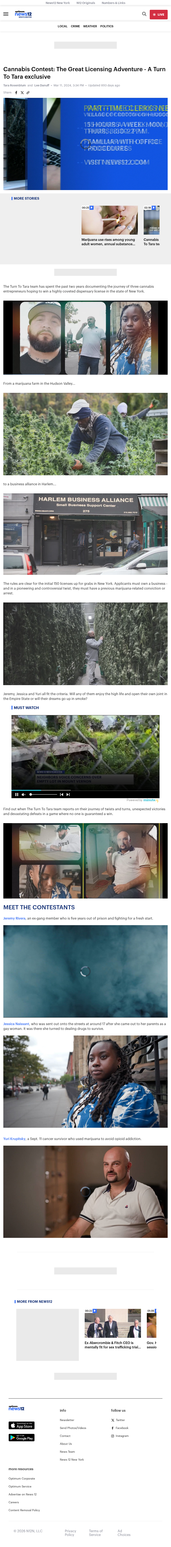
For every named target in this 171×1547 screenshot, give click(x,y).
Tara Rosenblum (14, 85)
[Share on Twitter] (22, 92)
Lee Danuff (41, 85)
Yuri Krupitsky (14, 1139)
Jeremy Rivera (14, 918)
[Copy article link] (28, 92)
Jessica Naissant (16, 1024)
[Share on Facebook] (16, 92)
